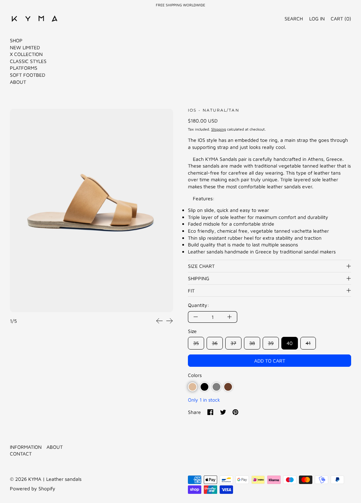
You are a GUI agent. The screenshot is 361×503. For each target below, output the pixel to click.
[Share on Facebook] (210, 412)
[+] (229, 317)
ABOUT (18, 82)
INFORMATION (26, 447)
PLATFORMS (23, 68)
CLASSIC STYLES (28, 61)
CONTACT (21, 454)
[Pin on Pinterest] (235, 412)
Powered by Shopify (32, 488)
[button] (91, 211)
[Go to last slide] (159, 321)
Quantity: (198, 305)
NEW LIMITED (25, 47)
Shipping (218, 129)
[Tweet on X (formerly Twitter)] (223, 412)
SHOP (16, 40)
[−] (195, 317)
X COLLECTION (26, 54)
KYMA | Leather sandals (54, 479)
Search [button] (293, 18)
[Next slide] (169, 321)
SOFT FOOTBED (27, 75)
